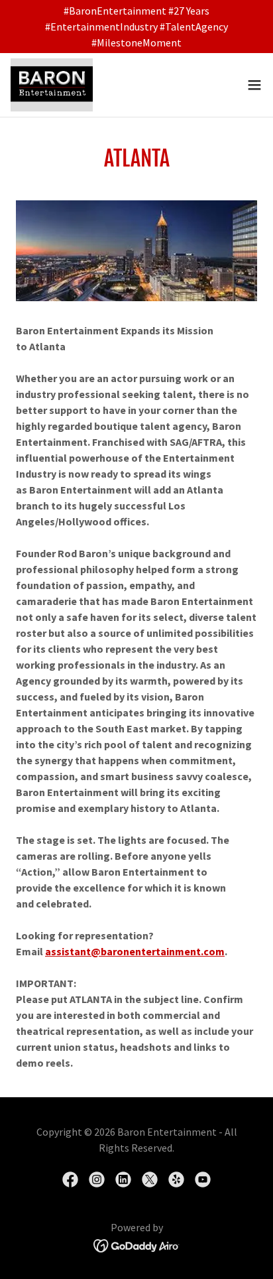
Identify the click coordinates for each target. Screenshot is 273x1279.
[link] (52, 84)
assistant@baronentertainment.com (135, 951)
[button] (254, 85)
